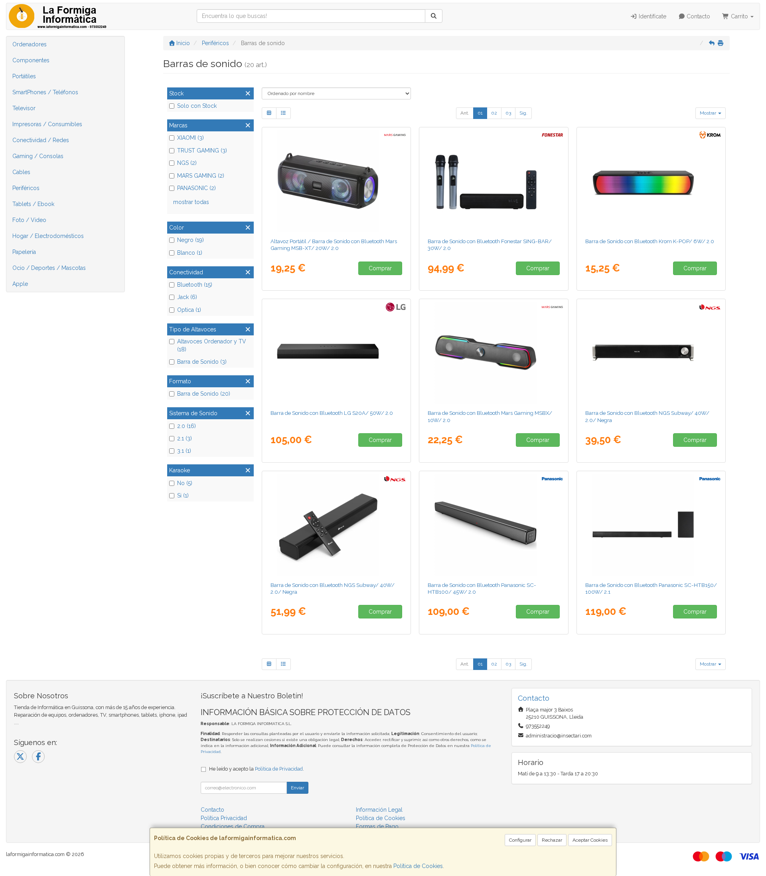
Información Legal (379, 810)
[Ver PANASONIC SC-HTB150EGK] (651, 525)
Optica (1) (189, 310)
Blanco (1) (189, 253)
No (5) (184, 483)
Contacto (697, 16)
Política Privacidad (224, 818)
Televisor (24, 108)
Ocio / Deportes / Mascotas (49, 268)
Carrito (739, 16)
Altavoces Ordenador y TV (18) (211, 345)
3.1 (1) (184, 451)
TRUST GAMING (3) (202, 150)
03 (508, 113)
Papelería (24, 252)
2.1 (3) (184, 438)
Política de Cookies (418, 866)
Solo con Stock (197, 106)
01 (480, 113)
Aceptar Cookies (590, 840)
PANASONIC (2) (196, 188)
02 (494, 113)
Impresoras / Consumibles (47, 124)
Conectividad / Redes (40, 140)
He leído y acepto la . (256, 769)
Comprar (380, 268)
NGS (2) (187, 163)
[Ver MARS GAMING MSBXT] (336, 181)
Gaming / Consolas (37, 156)
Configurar (520, 840)
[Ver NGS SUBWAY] (336, 525)
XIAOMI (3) (190, 138)
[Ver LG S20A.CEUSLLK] (336, 352)
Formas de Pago (377, 826)
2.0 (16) (186, 426)
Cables (21, 172)
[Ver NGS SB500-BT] (651, 352)
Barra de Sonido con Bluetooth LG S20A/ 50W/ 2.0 (331, 413)
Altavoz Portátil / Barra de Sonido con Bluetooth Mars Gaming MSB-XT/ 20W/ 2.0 (333, 244)
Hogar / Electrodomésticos (48, 236)
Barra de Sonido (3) (202, 362)
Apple (20, 284)
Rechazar (552, 840)
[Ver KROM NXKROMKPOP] (651, 181)
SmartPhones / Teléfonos (45, 92)
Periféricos (25, 188)
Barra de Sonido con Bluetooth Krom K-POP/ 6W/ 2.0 (649, 241)
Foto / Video (29, 220)
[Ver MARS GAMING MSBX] (493, 352)
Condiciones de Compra (233, 826)
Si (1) (183, 495)
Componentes (30, 60)
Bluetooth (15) (194, 284)
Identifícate (651, 16)
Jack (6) (187, 297)
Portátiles (24, 76)
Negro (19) (190, 240)
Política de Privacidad (279, 769)
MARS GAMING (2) (200, 175)
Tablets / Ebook (33, 204)
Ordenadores (29, 44)
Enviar (297, 788)
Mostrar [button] (708, 113)
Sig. (523, 113)
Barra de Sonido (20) (203, 393)
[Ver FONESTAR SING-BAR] (493, 181)
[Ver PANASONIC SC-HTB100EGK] (493, 525)
